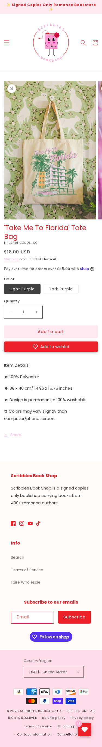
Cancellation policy (73, 734)
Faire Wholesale (26, 582)
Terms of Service (27, 570)
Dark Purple (61, 289)
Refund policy (53, 718)
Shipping (11, 259)
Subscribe (74, 617)
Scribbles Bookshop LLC (41, 711)
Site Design (76, 711)
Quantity (12, 301)
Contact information (34, 734)
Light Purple (22, 289)
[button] (7, 43)
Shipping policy (70, 726)
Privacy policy (82, 718)
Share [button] (15, 435)
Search (17, 557)
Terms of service (38, 726)
